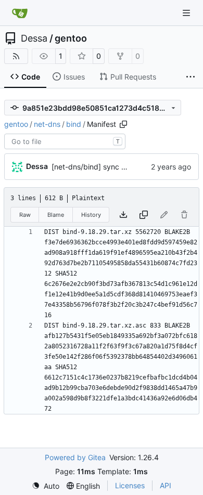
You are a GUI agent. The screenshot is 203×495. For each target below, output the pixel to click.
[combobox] (64, 141)
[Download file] (123, 214)
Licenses (130, 485)
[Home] (19, 13)
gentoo (71, 38)
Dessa (34, 38)
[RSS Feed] (16, 56)
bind (73, 124)
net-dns (47, 124)
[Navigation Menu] (187, 12)
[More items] (190, 77)
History (91, 214)
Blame (55, 214)
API (165, 485)
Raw (25, 214)
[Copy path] (123, 124)
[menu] (45, 485)
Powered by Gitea (75, 457)
